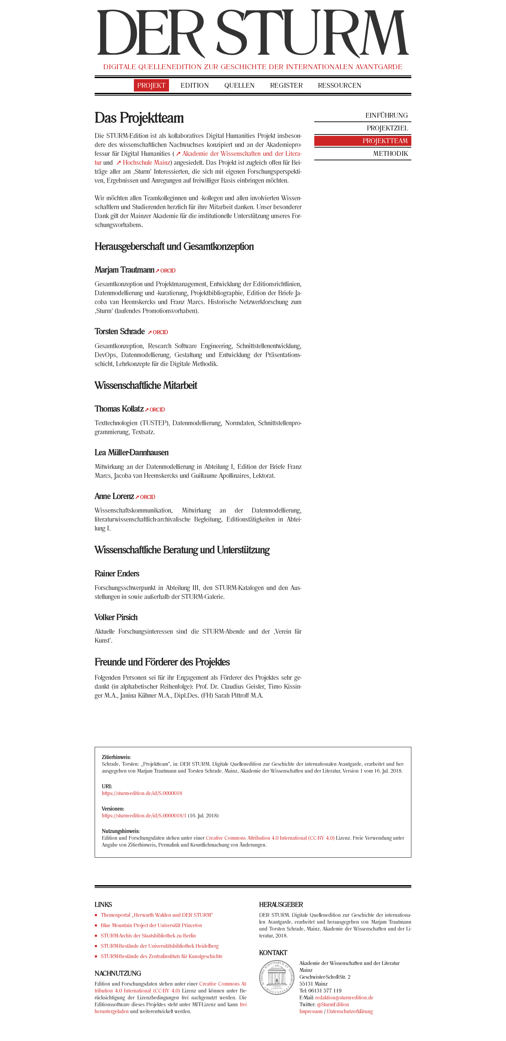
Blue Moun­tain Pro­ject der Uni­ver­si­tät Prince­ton (151, 926)
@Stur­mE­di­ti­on (333, 1005)
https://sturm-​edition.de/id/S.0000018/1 (144, 816)
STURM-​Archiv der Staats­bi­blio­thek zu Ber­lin (148, 936)
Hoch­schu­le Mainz (146, 163)
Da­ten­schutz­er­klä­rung (350, 1012)
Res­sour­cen (340, 86)
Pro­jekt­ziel (387, 128)
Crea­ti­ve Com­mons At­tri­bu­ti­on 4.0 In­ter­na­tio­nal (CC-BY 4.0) (270, 838)
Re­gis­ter (286, 86)
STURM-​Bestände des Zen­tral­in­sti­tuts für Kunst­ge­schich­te (162, 956)
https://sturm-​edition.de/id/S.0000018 (142, 793)
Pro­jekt (151, 86)
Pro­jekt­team (385, 141)
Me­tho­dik (390, 154)
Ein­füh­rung (387, 115)
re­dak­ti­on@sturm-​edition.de (344, 998)
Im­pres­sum (311, 1012)
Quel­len (239, 86)
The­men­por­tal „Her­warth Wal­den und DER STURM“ (157, 915)
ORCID (167, 271)
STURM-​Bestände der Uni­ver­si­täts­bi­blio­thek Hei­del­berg (160, 946)
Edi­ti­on (195, 86)
